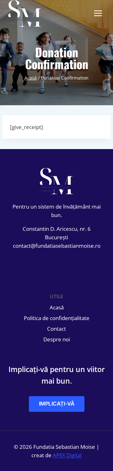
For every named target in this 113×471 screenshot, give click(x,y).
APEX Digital (67, 455)
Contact (56, 328)
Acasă (57, 307)
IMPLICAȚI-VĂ (56, 404)
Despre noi (56, 339)
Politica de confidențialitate (56, 318)
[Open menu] (97, 13)
